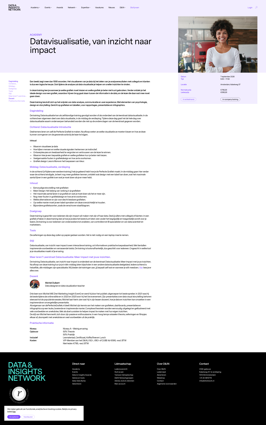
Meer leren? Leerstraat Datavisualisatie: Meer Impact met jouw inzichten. (17, 96)
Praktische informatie (17, 101)
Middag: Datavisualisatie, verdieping (15, 86)
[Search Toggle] (256, 7)
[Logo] (15, 7)
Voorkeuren (28, 417)
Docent (11, 98)
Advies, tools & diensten (124, 381)
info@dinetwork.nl (206, 381)
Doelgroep (13, 88)
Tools (11, 91)
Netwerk (71, 7)
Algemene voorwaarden (167, 384)
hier (14, 411)
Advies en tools (78, 378)
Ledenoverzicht (121, 369)
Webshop (161, 378)
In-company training (230, 99)
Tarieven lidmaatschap (124, 375)
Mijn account (120, 384)
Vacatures (99, 7)
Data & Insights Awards (82, 375)
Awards (59, 7)
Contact (160, 381)
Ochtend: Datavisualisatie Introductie (15, 84)
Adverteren (76, 384)
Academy (35, 7)
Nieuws (111, 7)
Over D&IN (161, 369)
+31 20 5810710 (205, 378)
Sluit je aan (134, 7)
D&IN (122, 7)
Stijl (10, 93)
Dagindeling (13, 81)
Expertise (85, 7)
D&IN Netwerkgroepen (124, 378)
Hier (141, 267)
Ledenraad (161, 372)
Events (47, 7)
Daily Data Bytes (79, 381)
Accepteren (13, 417)
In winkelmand (188, 99)
